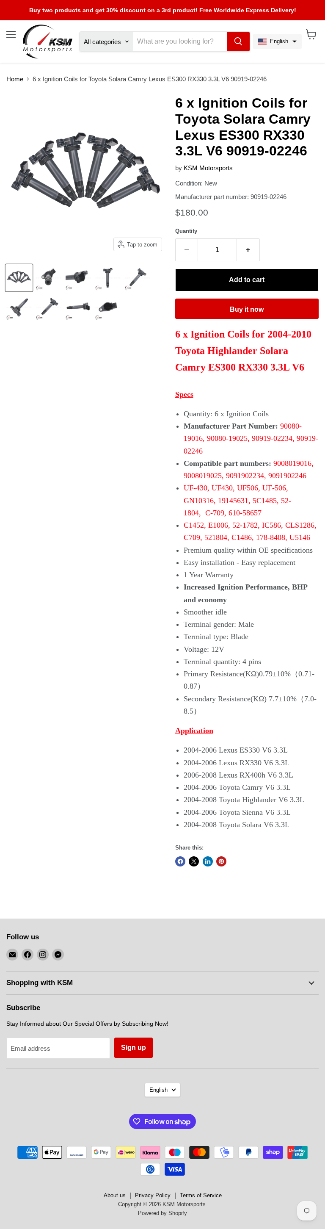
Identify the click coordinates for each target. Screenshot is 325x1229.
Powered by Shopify (162, 1213)
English (158, 1090)
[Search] (238, 41)
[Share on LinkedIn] (208, 861)
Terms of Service (201, 1195)
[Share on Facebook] (180, 861)
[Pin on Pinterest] (221, 861)
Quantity (186, 231)
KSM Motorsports (208, 168)
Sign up (133, 1047)
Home (14, 79)
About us (115, 1195)
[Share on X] (194, 861)
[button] (277, 41)
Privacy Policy (153, 1195)
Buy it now (247, 309)
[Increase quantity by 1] (248, 249)
